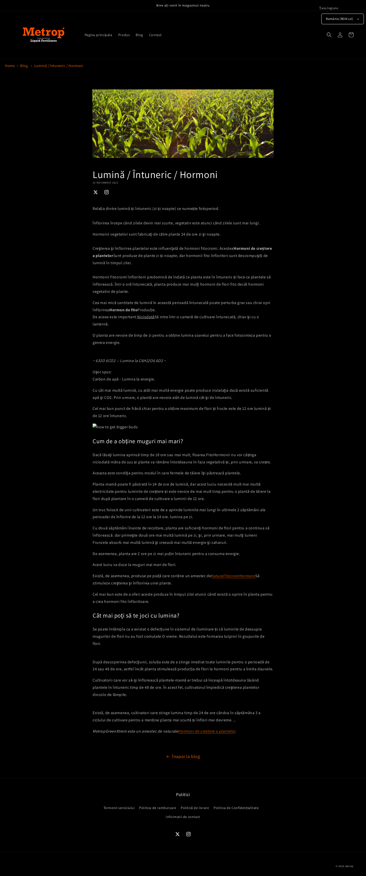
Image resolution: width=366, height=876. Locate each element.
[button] (329, 34)
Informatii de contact (183, 816)
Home (10, 65)
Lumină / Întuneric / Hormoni (58, 65)
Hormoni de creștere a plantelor (206, 731)
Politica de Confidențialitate (236, 808)
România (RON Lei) (339, 19)
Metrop (349, 866)
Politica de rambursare (157, 808)
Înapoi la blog (186, 756)
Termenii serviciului (119, 808)
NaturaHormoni (233, 575)
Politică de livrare (195, 808)
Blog (24, 65)
